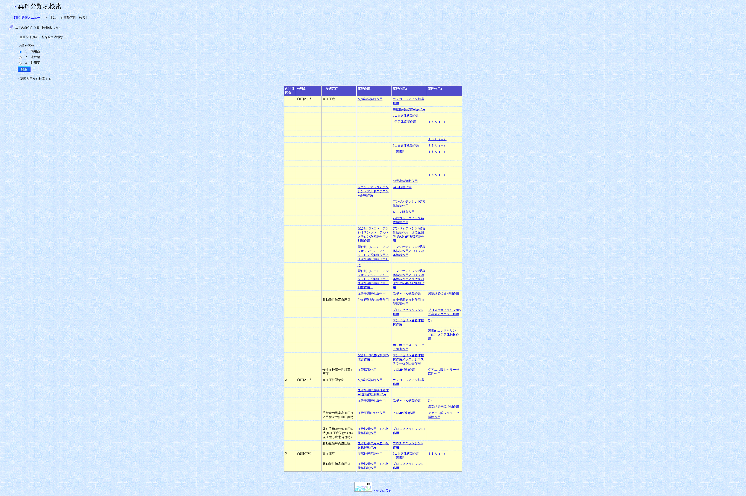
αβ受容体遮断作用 (405, 181)
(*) (359, 265)
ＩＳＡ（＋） (437, 139)
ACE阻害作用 (402, 187)
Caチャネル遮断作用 (407, 293)
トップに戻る (381, 490)
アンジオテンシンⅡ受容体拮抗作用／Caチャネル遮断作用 (409, 251)
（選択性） (400, 151)
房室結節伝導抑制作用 (443, 293)
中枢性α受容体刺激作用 (409, 109)
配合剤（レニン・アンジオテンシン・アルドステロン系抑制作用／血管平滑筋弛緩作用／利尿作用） (373, 279)
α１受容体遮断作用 (406, 115)
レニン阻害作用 (404, 212)
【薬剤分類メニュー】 (27, 17)
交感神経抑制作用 (370, 99)
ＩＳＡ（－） (437, 121)
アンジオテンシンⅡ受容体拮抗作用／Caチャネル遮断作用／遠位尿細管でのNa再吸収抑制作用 (409, 279)
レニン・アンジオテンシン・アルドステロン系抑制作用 (373, 191)
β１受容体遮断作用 (406, 145)
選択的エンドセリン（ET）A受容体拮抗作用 (443, 334)
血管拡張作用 (367, 369)
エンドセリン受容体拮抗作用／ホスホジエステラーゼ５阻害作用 (408, 359)
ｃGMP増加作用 (404, 369)
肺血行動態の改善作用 (373, 299)
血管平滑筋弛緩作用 (372, 293)
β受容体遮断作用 (404, 121)
